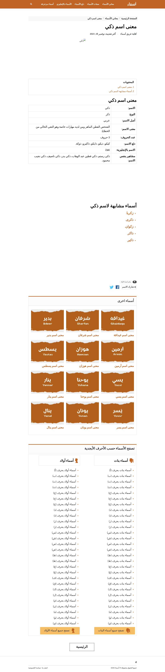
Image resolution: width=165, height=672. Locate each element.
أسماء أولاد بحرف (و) (65, 618)
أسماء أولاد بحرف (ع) (64, 567)
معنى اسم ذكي (125, 87)
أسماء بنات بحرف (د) (120, 510)
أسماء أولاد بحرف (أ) (65, 470)
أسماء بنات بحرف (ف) (119, 578)
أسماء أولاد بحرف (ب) (64, 476)
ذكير (130, 240)
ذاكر (130, 233)
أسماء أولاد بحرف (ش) (64, 538)
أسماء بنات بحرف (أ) (120, 470)
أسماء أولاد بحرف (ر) (65, 521)
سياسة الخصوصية (34, 668)
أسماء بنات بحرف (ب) (119, 476)
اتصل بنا (45, 668)
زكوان (129, 226)
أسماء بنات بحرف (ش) (119, 538)
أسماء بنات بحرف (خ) (119, 504)
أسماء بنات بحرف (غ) (120, 572)
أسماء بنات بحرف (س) (119, 533)
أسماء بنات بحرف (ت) (119, 482)
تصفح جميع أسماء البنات (111, 630)
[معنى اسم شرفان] (82, 320)
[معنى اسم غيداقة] (117, 320)
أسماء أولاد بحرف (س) (64, 533)
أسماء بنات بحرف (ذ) (120, 516)
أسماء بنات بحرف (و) (120, 618)
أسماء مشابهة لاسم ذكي (120, 91)
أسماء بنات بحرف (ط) (119, 555)
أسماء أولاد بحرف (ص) (64, 544)
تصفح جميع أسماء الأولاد (57, 630)
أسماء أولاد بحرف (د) (65, 510)
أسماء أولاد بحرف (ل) (64, 595)
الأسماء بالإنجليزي (64, 4)
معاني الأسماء (108, 4)
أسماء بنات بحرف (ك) (119, 589)
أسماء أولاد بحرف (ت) (64, 482)
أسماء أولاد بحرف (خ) (64, 504)
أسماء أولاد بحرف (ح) (64, 499)
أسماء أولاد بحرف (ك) (64, 589)
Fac (135, 662)
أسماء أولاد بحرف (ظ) (64, 561)
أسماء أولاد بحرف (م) (64, 601)
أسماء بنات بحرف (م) (120, 601)
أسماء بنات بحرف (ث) (119, 487)
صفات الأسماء (93, 4)
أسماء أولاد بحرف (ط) (64, 555)
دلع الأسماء (79, 4)
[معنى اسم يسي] (117, 382)
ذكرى (129, 220)
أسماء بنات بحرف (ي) (119, 623)
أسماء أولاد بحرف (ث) (64, 487)
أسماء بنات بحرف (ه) (120, 612)
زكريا (130, 213)
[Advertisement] (82, 62)
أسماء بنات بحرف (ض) (119, 550)
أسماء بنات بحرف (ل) (119, 595)
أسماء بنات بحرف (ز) (120, 527)
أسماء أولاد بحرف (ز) (65, 527)
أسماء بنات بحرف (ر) (120, 521)
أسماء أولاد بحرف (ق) (64, 584)
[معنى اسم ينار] (47, 382)
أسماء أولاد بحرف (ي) (64, 623)
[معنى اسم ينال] (47, 413)
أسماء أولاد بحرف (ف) (64, 578)
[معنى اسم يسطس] (47, 351)
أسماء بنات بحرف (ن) (119, 606)
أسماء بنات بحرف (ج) (119, 493)
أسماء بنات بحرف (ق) (119, 584)
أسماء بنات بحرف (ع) (120, 567)
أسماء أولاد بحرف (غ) (64, 572)
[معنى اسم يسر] (117, 413)
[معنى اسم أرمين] (117, 351)
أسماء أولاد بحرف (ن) (64, 606)
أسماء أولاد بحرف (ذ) (65, 516)
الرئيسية (82, 647)
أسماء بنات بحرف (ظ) (119, 561)
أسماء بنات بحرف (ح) (119, 499)
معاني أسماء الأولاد (126, 282)
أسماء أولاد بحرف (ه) (65, 612)
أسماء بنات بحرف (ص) (119, 544)
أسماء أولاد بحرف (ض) (64, 550)
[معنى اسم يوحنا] (82, 382)
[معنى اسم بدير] (47, 320)
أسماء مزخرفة (47, 4)
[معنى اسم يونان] (82, 413)
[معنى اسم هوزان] (82, 351)
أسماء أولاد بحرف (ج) (64, 493)
